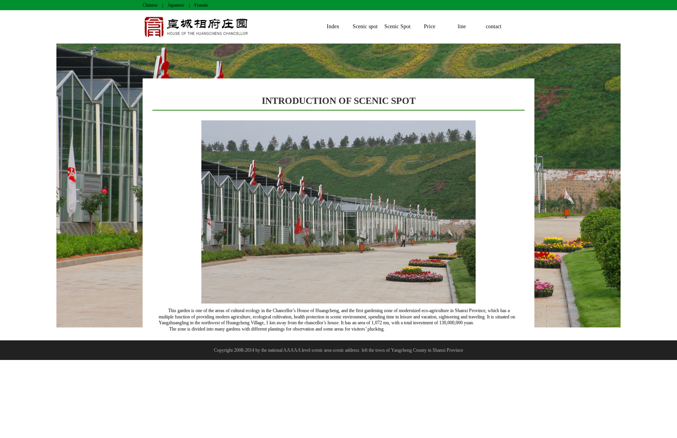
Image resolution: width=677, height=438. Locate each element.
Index (333, 26)
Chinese (150, 5)
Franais (201, 5)
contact (493, 26)
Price (429, 26)
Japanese (176, 5)
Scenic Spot (397, 26)
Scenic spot (365, 26)
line (462, 26)
